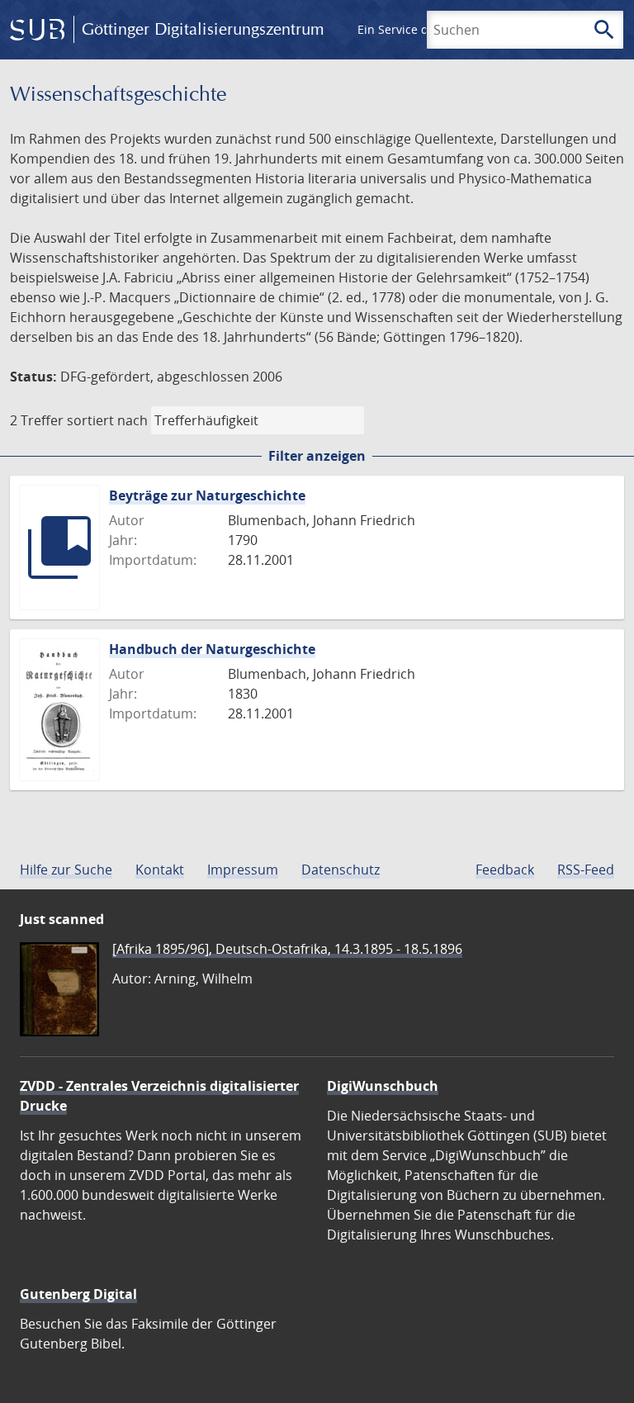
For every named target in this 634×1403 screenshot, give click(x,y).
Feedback (505, 869)
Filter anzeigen (317, 456)
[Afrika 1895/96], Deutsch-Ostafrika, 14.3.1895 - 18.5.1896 (287, 949)
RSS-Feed (585, 869)
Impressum (242, 869)
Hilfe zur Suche (66, 869)
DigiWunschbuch (382, 1086)
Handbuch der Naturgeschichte (212, 649)
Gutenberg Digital (78, 1294)
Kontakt (159, 869)
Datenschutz (340, 869)
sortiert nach (107, 420)
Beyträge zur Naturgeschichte (207, 495)
